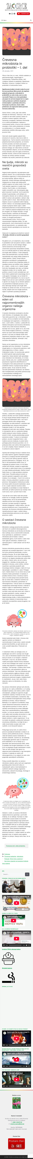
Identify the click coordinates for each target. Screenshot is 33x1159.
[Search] (27, 874)
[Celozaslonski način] (29, 945)
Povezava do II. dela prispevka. (15, 846)
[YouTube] (10, 13)
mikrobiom (20, 856)
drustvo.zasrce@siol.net (17, 1124)
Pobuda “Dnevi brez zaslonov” (13, 859)
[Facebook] (14, 13)
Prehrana (7, 854)
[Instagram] (12, 13)
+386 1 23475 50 (17, 1122)
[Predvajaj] (4, 945)
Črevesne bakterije (10, 856)
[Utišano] (26, 945)
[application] (16, 939)
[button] (31, 20)
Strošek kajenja (7, 968)
